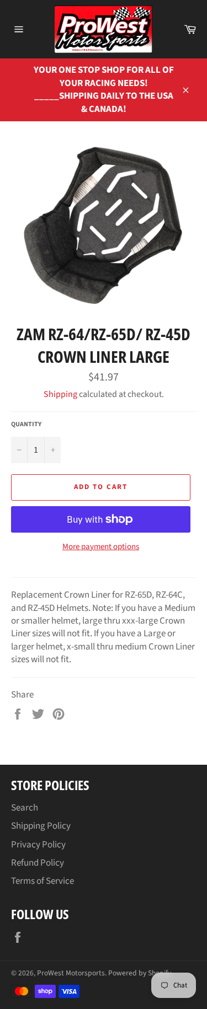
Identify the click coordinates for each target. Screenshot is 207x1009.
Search (24, 807)
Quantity (26, 424)
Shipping (60, 394)
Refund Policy (37, 863)
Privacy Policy (38, 844)
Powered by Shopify (139, 973)
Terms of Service (42, 881)
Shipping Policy (41, 826)
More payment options (100, 546)
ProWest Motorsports (71, 973)
